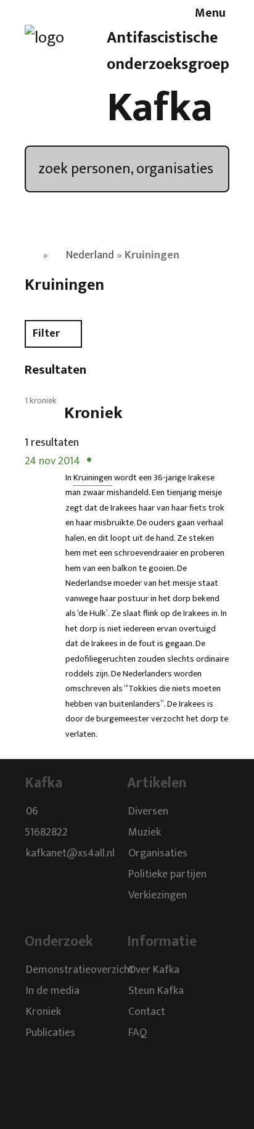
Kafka (160, 107)
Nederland (90, 255)
